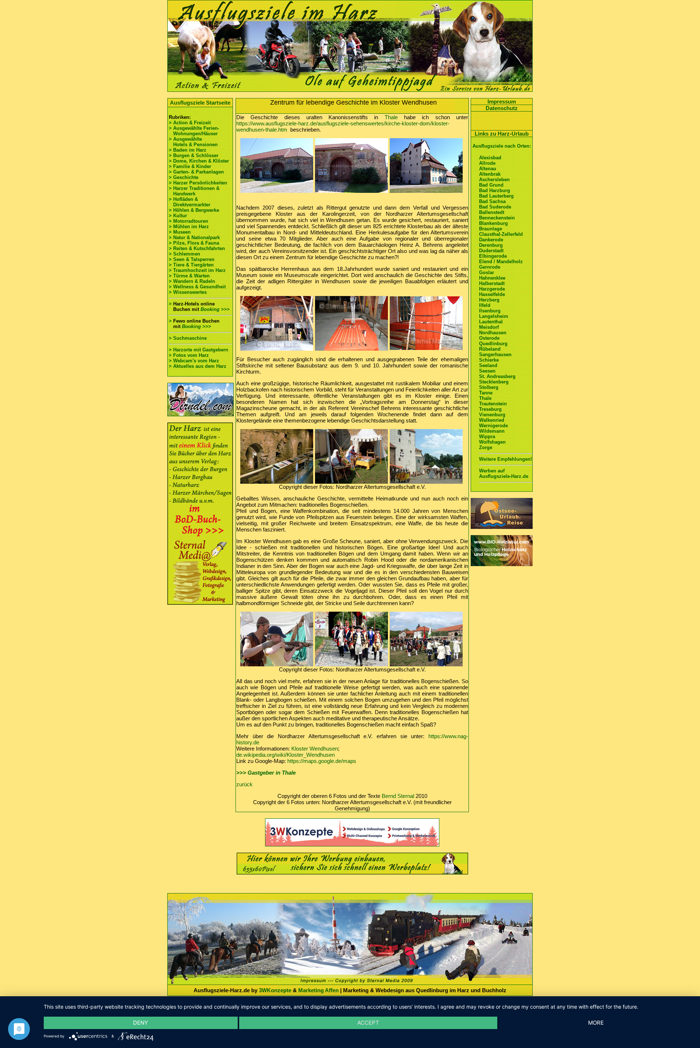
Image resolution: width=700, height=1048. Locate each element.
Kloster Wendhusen (314, 748)
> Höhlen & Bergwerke (194, 210)
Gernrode (489, 267)
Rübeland (490, 349)
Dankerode (491, 239)
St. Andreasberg (497, 376)
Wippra (487, 436)
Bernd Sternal (398, 796)
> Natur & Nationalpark (194, 237)
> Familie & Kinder (190, 166)
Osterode (489, 338)
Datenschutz (502, 108)
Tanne (486, 393)
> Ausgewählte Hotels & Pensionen (193, 141)
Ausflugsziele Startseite (200, 103)
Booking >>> (215, 309)
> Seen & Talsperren (191, 259)
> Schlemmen (184, 254)
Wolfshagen (492, 442)
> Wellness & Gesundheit (197, 286)
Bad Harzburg (494, 190)
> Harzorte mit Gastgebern (198, 349)
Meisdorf (489, 327)
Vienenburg (492, 414)
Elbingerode (493, 256)
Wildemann (492, 431)
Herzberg (489, 300)
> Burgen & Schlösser (193, 155)
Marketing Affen (318, 990)
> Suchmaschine (188, 338)
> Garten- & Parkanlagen (196, 172)
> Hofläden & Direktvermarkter (189, 201)
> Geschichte (183, 177)
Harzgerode (492, 289)
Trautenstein (493, 403)
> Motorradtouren (188, 221)
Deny (140, 1022)
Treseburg (490, 409)
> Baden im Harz (187, 150)
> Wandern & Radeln (192, 281)
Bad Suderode (495, 207)
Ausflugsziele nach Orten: (501, 146)
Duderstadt (491, 250)
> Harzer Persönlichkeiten (198, 183)
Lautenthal (491, 321)
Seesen (487, 371)
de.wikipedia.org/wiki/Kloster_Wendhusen (285, 755)
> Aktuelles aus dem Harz (197, 366)
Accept (368, 1022)
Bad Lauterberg (496, 196)
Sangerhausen (495, 354)
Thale (391, 117)
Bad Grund (491, 185)
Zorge (485, 447)
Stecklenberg (494, 382)
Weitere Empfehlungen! (505, 459)
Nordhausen (492, 332)
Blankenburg (493, 223)
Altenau (487, 168)
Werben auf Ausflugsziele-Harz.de (503, 473)
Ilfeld (484, 305)
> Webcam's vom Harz (194, 360)
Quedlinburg (493, 343)
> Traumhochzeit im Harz (197, 270)
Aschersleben (494, 179)
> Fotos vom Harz (189, 355)
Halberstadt (492, 283)
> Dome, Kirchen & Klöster (199, 161)
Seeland (488, 365)
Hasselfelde (492, 294)
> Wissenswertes (188, 292)
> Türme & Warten (189, 275)
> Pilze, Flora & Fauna (194, 243)
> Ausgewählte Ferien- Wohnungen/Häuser (195, 130)
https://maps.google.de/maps (321, 761)
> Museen (180, 232)
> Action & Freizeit (190, 122)
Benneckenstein (497, 218)
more (596, 1022)
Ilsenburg (490, 310)
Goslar (486, 272)
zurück (244, 784)
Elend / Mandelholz (501, 261)
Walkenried (491, 420)
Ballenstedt (491, 212)
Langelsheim (493, 316)
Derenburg (491, 245)
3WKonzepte (275, 990)
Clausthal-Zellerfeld (501, 234)
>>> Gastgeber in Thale (266, 773)
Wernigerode (493, 425)
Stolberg (488, 387)
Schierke (489, 360)
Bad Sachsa (492, 201)
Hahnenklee (492, 278)
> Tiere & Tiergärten (191, 265)
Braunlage (490, 228)
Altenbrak (490, 174)
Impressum (501, 101)
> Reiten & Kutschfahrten (197, 248)
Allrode (487, 163)
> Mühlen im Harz (189, 226)
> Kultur (178, 215)
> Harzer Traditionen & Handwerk (194, 191)
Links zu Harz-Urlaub (502, 133)
